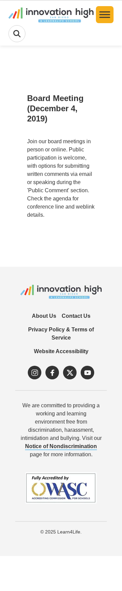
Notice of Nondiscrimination (61, 446)
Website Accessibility (61, 351)
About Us (44, 316)
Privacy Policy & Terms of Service (61, 334)
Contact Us (76, 316)
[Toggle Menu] (104, 14)
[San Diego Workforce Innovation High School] (51, 14)
